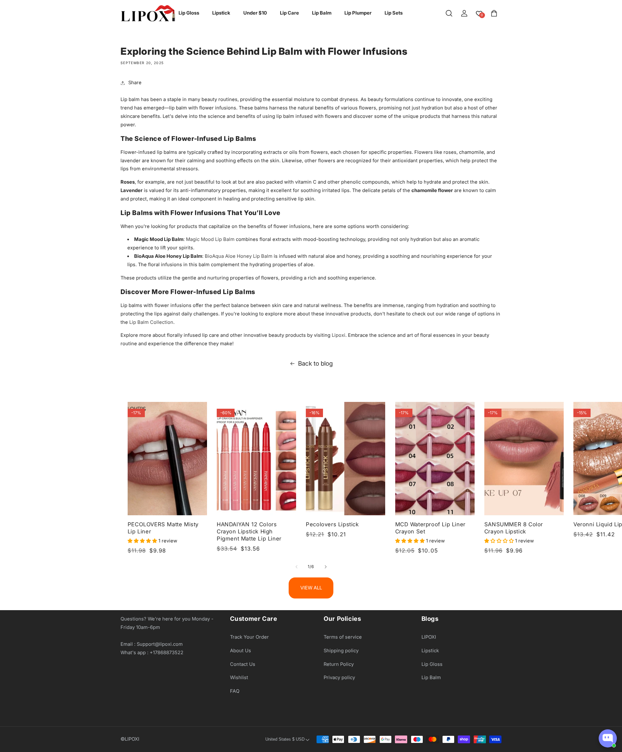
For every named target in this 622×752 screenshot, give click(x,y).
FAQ (234, 691)
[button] (449, 13)
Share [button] (135, 82)
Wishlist (239, 677)
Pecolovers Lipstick (332, 524)
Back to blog (315, 363)
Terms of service (343, 637)
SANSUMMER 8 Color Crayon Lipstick (513, 528)
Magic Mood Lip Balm (210, 239)
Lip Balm (431, 677)
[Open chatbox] (608, 738)
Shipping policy (341, 651)
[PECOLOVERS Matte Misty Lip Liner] (167, 458)
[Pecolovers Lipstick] (345, 458)
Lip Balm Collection (151, 322)
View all (311, 588)
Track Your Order (249, 637)
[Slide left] (296, 567)
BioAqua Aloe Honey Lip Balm (238, 256)
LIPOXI (428, 637)
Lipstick (430, 651)
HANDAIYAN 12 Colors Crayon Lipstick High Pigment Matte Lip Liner (249, 531)
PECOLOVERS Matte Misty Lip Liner (163, 528)
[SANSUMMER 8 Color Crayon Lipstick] (524, 458)
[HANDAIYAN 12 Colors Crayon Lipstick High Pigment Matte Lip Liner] (256, 458)
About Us (240, 651)
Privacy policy (339, 677)
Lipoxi (338, 335)
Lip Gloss (432, 664)
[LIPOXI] (148, 13)
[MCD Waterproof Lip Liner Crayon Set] (435, 458)
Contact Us (242, 664)
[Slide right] (325, 567)
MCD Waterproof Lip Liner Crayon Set (430, 528)
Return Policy (339, 664)
